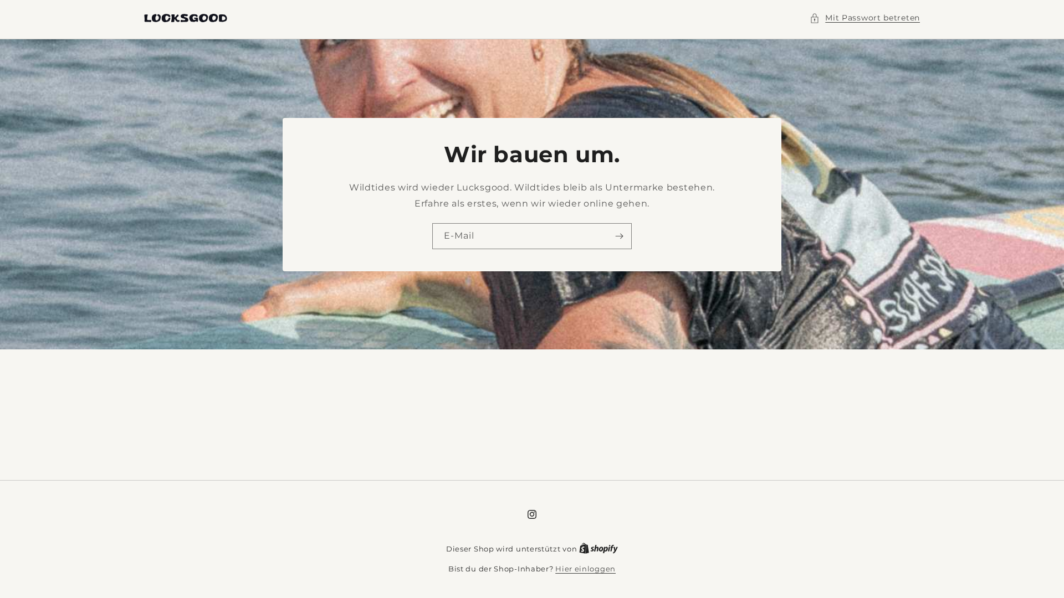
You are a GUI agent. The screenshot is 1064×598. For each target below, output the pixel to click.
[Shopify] (598, 548)
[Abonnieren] (619, 236)
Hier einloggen (585, 568)
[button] (865, 18)
